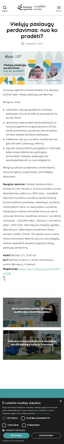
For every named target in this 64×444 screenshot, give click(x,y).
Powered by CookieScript (13, 441)
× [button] (61, 401)
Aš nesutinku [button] (46, 435)
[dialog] (32, 421)
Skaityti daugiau (43, 413)
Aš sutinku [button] (16, 435)
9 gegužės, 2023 (34, 43)
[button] (32, 430)
